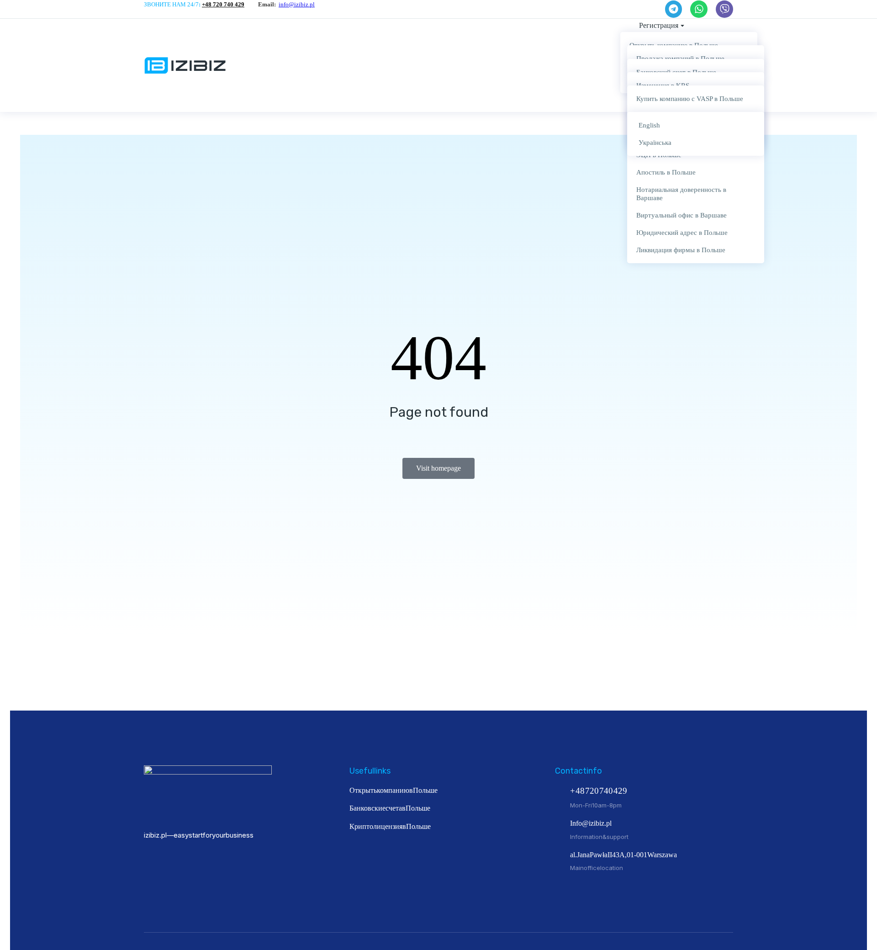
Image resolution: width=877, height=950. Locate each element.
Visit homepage (438, 468)
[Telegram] (673, 9)
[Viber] (724, 9)
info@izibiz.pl (297, 4)
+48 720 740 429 (223, 4)
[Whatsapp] (699, 9)
